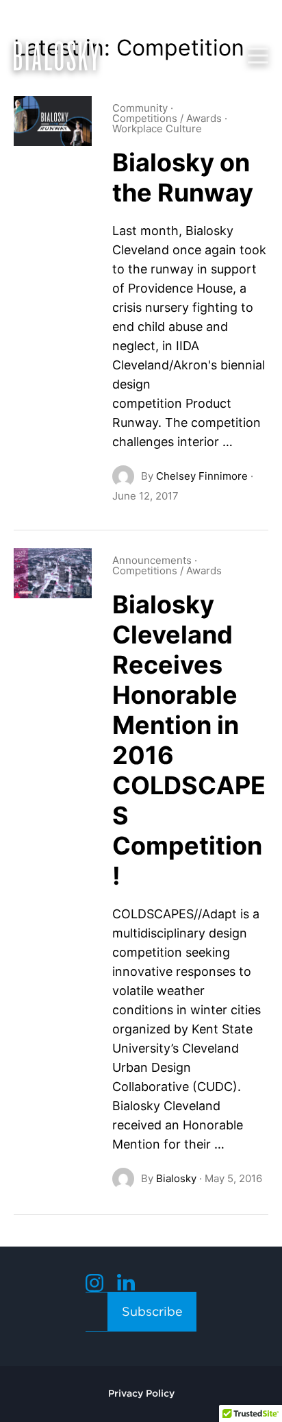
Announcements (152, 560)
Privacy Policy (141, 1393)
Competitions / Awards (167, 118)
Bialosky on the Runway (182, 177)
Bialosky (176, 1178)
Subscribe (152, 1311)
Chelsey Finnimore (202, 475)
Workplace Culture (157, 128)
